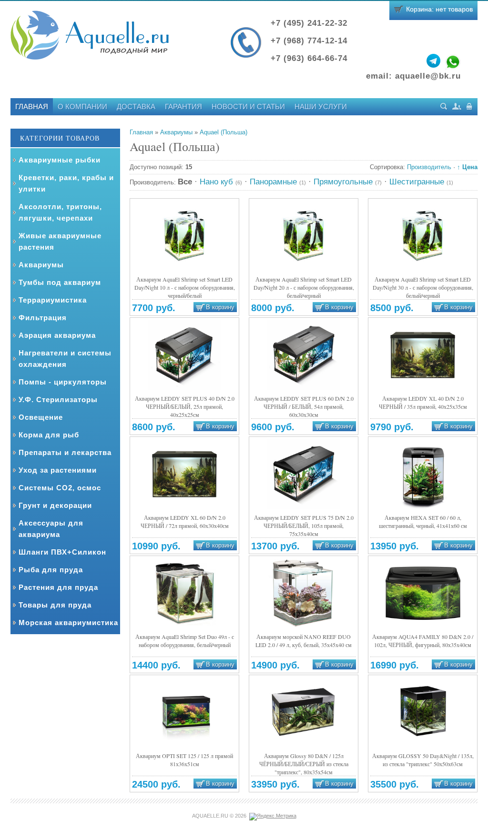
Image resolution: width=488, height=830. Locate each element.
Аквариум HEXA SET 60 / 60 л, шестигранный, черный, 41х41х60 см (423, 521)
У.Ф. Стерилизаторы (58, 399)
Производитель (429, 167)
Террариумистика (53, 300)
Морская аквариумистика (68, 622)
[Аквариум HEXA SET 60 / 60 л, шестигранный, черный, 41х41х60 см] (422, 474)
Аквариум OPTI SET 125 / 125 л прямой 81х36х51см (184, 760)
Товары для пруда (55, 605)
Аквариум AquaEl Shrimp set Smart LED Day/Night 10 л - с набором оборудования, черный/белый (184, 287)
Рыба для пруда (51, 570)
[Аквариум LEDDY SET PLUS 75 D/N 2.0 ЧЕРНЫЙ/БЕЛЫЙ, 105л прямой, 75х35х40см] (303, 474)
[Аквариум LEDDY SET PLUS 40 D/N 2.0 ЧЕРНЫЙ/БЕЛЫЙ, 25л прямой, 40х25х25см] (184, 355)
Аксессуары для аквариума (51, 528)
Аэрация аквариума (57, 335)
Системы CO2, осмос (60, 488)
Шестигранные (421, 181)
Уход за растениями (58, 470)
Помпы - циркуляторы (63, 382)
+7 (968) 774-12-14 (309, 40)
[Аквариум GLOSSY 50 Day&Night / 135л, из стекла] (422, 712)
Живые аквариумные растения (60, 241)
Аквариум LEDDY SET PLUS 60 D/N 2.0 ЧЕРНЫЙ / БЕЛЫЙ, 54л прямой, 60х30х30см (304, 406)
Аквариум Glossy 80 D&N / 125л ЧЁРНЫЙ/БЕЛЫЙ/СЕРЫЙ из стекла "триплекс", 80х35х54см (303, 764)
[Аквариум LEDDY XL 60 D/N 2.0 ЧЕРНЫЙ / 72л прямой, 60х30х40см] (184, 474)
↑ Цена (467, 167)
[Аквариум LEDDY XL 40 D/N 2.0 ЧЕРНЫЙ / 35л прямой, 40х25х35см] (422, 355)
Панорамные (278, 181)
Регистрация (457, 106)
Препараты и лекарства (65, 452)
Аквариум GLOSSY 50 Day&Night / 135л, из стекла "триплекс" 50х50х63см (423, 760)
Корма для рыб (49, 435)
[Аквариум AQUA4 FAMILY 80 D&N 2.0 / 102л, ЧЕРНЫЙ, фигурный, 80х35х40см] (422, 593)
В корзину (220, 307)
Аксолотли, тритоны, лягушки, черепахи (60, 212)
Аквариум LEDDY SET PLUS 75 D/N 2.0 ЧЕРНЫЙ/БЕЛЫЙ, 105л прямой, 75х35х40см (304, 525)
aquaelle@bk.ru (428, 76)
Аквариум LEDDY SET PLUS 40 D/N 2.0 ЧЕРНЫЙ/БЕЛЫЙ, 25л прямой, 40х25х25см (184, 406)
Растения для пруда (58, 587)
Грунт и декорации (55, 505)
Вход (470, 106)
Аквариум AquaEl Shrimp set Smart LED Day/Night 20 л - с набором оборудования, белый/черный (304, 287)
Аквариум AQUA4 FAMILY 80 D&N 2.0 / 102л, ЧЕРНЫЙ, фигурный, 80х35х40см (422, 640)
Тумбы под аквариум (60, 282)
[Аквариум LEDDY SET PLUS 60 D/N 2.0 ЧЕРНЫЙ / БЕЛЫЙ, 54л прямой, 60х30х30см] (303, 355)
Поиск (443, 106)
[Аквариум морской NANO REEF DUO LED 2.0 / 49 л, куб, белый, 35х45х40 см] (303, 593)
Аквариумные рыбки (60, 160)
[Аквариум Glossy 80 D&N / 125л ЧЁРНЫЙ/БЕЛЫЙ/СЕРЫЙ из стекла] (303, 712)
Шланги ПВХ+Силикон (62, 552)
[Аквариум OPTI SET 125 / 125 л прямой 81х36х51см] (184, 712)
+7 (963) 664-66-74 (309, 58)
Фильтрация (43, 318)
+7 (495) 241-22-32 (309, 23)
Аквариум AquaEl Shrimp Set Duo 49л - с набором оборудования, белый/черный (184, 640)
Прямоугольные (348, 181)
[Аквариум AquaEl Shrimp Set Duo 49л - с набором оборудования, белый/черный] (184, 593)
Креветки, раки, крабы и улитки (66, 183)
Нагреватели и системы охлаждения (65, 358)
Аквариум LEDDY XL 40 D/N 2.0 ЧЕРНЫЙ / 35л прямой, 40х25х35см (423, 402)
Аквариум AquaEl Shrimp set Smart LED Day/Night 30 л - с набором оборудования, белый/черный (423, 287)
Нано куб (221, 181)
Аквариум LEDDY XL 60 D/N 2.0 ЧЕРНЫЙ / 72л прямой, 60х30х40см (185, 521)
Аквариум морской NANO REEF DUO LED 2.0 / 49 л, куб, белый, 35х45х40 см (303, 640)
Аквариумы (41, 265)
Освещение (41, 417)
